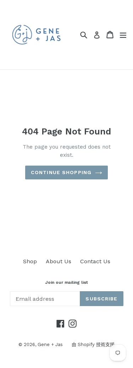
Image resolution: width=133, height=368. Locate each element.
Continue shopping (61, 172)
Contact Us (95, 261)
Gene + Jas (50, 344)
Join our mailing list (66, 282)
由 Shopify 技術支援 (93, 344)
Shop (30, 261)
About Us (58, 261)
